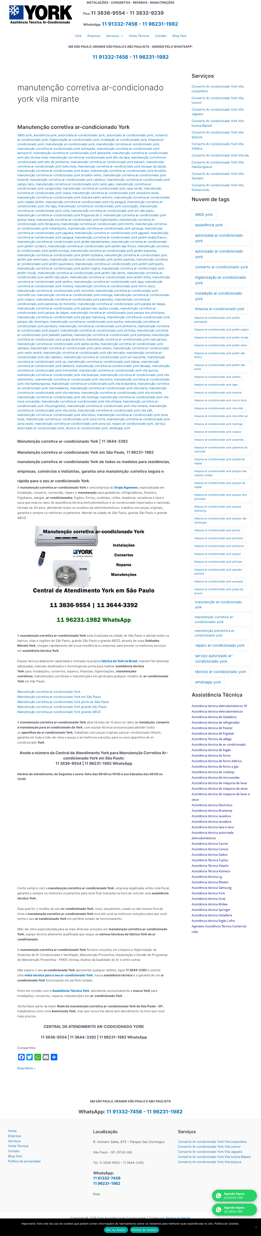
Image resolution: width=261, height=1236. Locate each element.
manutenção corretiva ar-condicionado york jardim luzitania (60, 255)
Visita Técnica (18, 1146)
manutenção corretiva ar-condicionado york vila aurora (118, 370)
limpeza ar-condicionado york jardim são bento (219, 355)
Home (12, 1131)
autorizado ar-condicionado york (129, 135)
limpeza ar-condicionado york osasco (217, 431)
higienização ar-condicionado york (74, 140)
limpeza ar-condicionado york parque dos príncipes (220, 496)
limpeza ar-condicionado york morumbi (218, 408)
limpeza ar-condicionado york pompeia (218, 581)
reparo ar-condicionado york (132, 424)
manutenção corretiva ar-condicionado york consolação (98, 206)
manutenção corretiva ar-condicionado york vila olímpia (81, 401)
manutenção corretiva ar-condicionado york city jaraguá (85, 202)
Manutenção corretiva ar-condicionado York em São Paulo (59, 697)
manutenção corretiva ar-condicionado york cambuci (67, 180)
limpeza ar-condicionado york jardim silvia (220, 345)
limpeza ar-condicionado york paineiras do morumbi (221, 449)
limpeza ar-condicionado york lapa (215, 384)
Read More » (26, 1068)
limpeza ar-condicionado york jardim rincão (221, 337)
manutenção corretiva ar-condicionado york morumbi (55, 291)
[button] (121, 36)
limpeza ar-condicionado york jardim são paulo (219, 367)
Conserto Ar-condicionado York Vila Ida (220, 155)
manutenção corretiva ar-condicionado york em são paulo (112, 211)
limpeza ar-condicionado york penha (217, 530)
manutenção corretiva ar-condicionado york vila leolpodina (94, 384)
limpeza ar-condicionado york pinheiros (219, 546)
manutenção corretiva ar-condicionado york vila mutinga (57, 397)
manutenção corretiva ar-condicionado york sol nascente (105, 357)
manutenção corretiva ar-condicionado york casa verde (102, 188)
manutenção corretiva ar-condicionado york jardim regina (58, 268)
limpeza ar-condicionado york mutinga (218, 424)
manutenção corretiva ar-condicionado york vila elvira (73, 379)
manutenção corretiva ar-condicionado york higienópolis (77, 220)
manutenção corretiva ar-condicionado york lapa (108, 282)
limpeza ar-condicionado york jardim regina (221, 329)
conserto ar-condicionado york (221, 267)
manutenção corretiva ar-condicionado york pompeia (112, 335)
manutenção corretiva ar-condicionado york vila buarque (58, 375)
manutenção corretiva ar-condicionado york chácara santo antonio (65, 197)
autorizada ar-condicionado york (81, 135)
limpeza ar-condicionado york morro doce (220, 400)
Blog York (15, 1156)
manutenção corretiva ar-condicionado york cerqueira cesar (115, 193)
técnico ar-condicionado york (87, 428)
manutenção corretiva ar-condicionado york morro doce (115, 286)
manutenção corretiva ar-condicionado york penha (86, 322)
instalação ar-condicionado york (124, 140)
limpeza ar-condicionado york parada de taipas (219, 461)
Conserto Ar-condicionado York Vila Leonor (209, 1146)
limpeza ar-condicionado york (219, 309)
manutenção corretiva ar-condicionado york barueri (108, 162)
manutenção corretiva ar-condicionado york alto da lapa (89, 157)
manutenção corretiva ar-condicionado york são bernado (84, 353)
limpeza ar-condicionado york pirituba (218, 561)
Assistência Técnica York (70, 991)
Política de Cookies (144, 1230)
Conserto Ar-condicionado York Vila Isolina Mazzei (214, 1157)
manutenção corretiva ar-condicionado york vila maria (108, 388)
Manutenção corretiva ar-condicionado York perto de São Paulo (63, 702)
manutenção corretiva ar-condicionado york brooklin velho (59, 175)
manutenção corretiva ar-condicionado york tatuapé (113, 366)
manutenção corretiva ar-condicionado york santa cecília (58, 344)
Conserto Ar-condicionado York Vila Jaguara (210, 1152)
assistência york (45, 135)
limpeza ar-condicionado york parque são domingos (220, 520)
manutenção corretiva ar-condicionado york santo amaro (71, 348)
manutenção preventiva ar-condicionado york (215, 633)
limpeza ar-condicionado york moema (217, 392)
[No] (256, 1227)
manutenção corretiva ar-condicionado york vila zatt (114, 410)
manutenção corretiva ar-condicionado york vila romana (107, 406)
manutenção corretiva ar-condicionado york (127, 144)
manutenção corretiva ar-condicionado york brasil (53, 171)
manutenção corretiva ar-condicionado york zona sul (73, 424)
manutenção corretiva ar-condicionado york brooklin (128, 171)
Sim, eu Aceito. (116, 1230)
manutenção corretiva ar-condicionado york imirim (97, 224)
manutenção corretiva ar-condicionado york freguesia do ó (59, 215)
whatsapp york (119, 428)
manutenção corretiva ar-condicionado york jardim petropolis (119, 264)
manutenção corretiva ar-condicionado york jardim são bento (81, 273)
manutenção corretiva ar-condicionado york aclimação (56, 149)
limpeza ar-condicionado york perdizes (218, 538)
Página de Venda (178, 1218)
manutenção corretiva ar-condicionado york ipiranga (105, 228)
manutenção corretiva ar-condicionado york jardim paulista (92, 259)
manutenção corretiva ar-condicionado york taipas (103, 362)
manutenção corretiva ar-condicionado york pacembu (74, 299)
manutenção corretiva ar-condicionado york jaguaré (112, 233)
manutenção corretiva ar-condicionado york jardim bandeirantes (63, 242)
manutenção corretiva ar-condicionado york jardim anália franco (120, 237)
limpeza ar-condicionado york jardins (217, 376)
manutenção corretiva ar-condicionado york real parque (126, 339)
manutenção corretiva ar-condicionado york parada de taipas (121, 304)
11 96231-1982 (160, 24)
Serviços (14, 1141)
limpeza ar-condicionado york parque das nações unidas (220, 473)
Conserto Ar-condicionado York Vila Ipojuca (209, 1162)
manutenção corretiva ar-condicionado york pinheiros (97, 326)
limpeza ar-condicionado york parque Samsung (217, 508)
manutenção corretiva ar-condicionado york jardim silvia (110, 277)
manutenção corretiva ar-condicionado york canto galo (75, 184)
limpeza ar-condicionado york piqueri (217, 553)
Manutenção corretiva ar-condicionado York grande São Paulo (62, 707)
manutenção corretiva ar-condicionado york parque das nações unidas (68, 308)
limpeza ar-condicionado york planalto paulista (218, 571)
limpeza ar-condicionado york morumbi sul (221, 416)
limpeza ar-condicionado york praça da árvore (218, 591)
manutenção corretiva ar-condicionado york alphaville (72, 153)
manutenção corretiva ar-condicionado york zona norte (65, 419)
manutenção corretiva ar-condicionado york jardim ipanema (113, 251)
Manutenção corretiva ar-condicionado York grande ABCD (59, 712)
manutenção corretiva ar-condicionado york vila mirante (121, 393)
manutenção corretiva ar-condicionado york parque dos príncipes (117, 313)
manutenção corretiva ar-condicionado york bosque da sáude (122, 166)
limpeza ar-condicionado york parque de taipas (219, 485)
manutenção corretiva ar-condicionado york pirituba (98, 330)
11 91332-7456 (120, 24)
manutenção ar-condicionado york (70, 144)
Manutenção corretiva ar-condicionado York (73, 127)
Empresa (14, 1136)
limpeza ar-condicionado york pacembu (219, 439)
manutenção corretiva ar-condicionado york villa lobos (56, 415)
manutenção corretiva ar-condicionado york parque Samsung (61, 317)
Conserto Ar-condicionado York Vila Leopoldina (212, 1142)
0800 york (24, 135)
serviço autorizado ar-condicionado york (214, 658)
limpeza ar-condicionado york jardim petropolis (217, 319)
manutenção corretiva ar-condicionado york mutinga (74, 295)
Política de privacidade (24, 1161)
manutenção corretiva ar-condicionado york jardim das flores (92, 246)
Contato (14, 1151)
